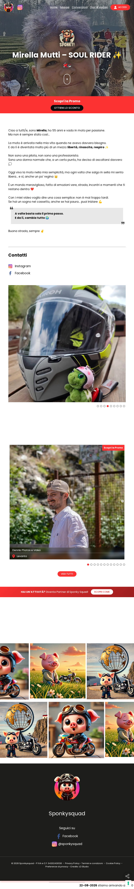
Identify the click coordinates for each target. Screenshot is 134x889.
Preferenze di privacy (56, 866)
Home (54, 7)
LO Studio (84, 866)
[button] (98, 406)
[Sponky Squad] (8, 7)
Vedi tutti (67, 573)
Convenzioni (79, 7)
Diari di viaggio (99, 7)
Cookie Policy (113, 863)
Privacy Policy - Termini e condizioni (84, 863)
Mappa (64, 7)
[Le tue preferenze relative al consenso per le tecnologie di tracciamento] (128, 883)
